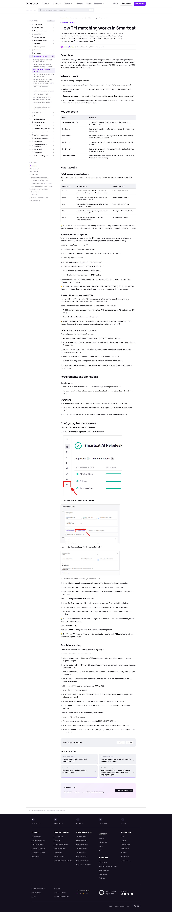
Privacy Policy (36, 892)
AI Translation (36, 836)
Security (57, 888)
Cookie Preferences (38, 888)
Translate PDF (81, 852)
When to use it (34, 169)
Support (124, 852)
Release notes (125, 860)
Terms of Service (59, 892)
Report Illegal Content (61, 896)
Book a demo (126, 3)
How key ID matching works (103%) (41, 183)
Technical (102, 878)
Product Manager (59, 848)
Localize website (81, 856)
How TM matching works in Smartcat (41, 70)
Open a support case (124, 790)
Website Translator (38, 844)
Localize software (82, 844)
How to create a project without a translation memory (43, 75)
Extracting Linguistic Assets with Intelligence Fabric (43, 60)
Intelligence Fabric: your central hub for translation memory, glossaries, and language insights (43, 81)
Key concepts (34, 171)
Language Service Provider (63, 860)
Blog (122, 836)
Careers (101, 846)
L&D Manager (58, 836)
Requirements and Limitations (39, 189)
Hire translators (81, 840)
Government (58, 852)
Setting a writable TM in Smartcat (43, 91)
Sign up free (139, 3)
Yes (122, 742)
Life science (103, 862)
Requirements (35, 192)
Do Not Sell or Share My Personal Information (119, 906)
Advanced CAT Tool (38, 852)
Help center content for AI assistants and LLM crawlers (48, 810)
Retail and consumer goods (108, 866)
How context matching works (39, 180)
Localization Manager (61, 844)
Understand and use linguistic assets (42, 103)
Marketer (57, 840)
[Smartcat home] (32, 3)
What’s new (125, 856)
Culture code (103, 842)
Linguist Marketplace (38, 840)
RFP (100, 850)
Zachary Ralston (69, 47)
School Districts (59, 856)
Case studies (125, 844)
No (131, 742)
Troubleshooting (35, 200)
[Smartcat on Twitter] (128, 894)
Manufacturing (104, 870)
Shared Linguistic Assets (40, 94)
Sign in (115, 3)
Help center (64, 18)
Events (123, 840)
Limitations (34, 194)
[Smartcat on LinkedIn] (125, 894)
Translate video (81, 848)
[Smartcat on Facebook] (122, 894)
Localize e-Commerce (83, 864)
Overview (33, 166)
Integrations (36, 856)
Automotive (103, 874)
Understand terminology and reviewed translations (41, 108)
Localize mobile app (82, 860)
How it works (34, 174)
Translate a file (81, 836)
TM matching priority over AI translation (42, 186)
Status (34, 896)
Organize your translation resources (40, 87)
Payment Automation (38, 848)
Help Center (31, 10)
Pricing (88, 3)
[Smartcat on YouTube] (132, 894)
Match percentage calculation (39, 177)
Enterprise (79, 3)
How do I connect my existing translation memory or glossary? (43, 65)
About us (102, 838)
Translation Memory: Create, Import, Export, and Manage (41, 98)
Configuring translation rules (39, 197)
